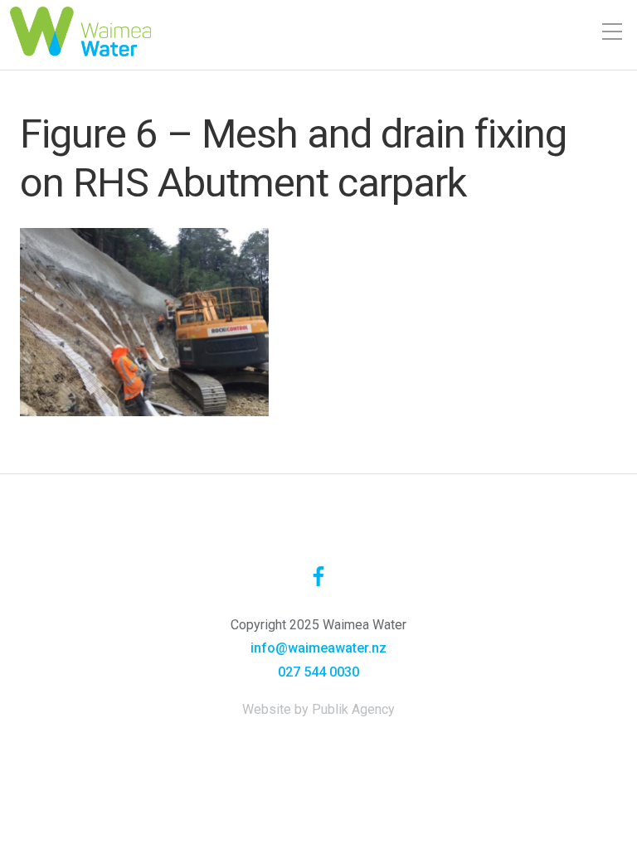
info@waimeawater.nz (318, 648)
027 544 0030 (318, 672)
